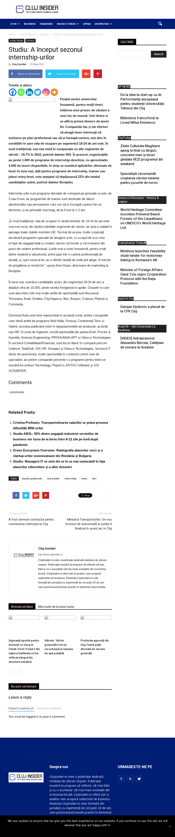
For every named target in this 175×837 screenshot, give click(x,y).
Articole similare (22, 606)
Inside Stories (66, 23)
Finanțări (46, 23)
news (84, 478)
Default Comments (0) (21, 708)
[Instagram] (46, 92)
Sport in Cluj (126, 298)
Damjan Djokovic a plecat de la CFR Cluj (142, 309)
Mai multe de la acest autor (56, 606)
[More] (54, 92)
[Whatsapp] (21, 92)
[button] (160, 24)
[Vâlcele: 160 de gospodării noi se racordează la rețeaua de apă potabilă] (60, 626)
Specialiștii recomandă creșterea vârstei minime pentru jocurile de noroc (139, 178)
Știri (13, 23)
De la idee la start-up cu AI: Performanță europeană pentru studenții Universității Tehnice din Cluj (142, 101)
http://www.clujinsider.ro (50, 554)
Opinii (87, 23)
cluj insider (53, 478)
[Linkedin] (29, 92)
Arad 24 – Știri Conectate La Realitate (136, 328)
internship (70, 478)
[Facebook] (12, 92)
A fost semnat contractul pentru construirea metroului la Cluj (31, 522)
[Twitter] (37, 92)
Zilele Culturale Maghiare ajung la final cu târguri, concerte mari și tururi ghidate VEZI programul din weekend (141, 155)
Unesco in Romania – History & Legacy (138, 199)
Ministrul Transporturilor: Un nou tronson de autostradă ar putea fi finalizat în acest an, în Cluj (88, 524)
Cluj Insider (19, 64)
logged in (32, 716)
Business (30, 23)
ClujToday (124, 137)
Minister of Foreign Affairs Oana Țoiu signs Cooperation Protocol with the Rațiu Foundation (143, 276)
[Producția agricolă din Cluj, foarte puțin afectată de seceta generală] (96, 626)
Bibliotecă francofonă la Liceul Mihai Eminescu (139, 120)
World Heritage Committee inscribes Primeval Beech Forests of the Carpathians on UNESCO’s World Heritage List (143, 219)
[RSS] (130, 778)
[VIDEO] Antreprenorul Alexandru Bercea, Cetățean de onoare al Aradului (142, 342)
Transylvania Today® (132, 243)
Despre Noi (102, 23)
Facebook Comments (48, 708)
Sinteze (30, 40)
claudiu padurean (32, 478)
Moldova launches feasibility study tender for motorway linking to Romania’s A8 (142, 255)
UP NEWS (124, 86)
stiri (94, 478)
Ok (87, 830)
